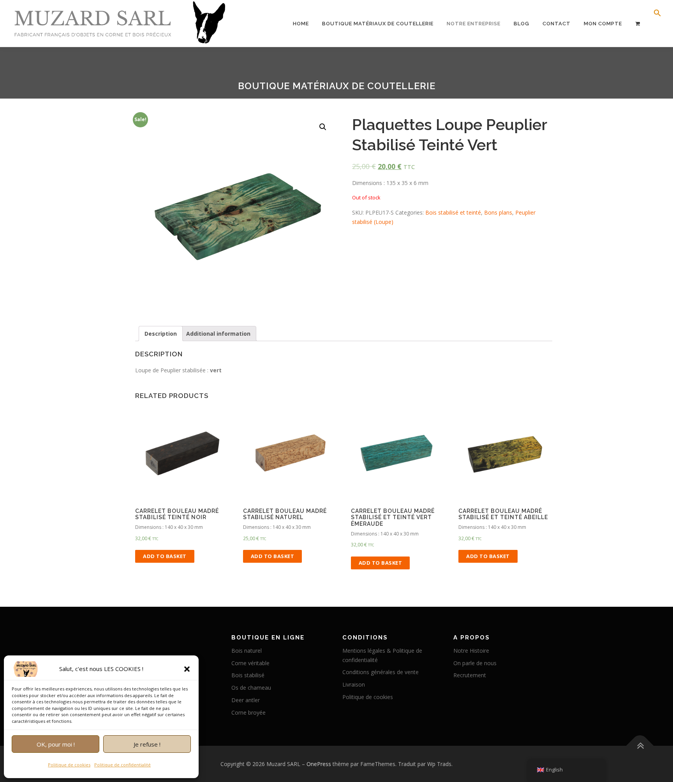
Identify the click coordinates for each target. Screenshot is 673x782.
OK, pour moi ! (56, 744)
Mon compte (603, 23)
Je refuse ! (147, 744)
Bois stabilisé (247, 675)
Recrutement (469, 675)
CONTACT (557, 23)
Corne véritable (250, 663)
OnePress (319, 764)
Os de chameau (251, 687)
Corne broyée (248, 712)
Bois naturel (246, 650)
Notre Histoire (471, 650)
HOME (301, 23)
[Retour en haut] (640, 745)
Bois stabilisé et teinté (453, 212)
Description (160, 333)
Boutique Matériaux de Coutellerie (377, 23)
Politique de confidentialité (122, 765)
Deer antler (245, 700)
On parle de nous (475, 663)
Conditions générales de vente (380, 672)
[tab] (161, 334)
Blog (521, 23)
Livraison (353, 684)
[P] (638, 23)
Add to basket (165, 556)
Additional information (218, 333)
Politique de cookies (69, 765)
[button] (187, 669)
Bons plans (498, 212)
